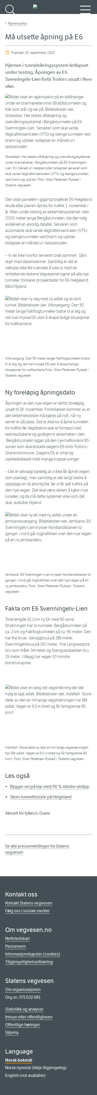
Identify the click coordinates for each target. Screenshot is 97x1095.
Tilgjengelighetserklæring (29, 961)
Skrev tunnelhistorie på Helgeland (41, 796)
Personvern (15, 946)
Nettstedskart (17, 938)
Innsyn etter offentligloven (29, 1016)
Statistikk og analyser (24, 1009)
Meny (85, 18)
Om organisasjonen (23, 989)
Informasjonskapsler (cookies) (32, 954)
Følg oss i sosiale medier (27, 910)
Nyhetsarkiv (17, 23)
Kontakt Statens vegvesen (28, 903)
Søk (10, 18)
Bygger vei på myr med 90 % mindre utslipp (49, 786)
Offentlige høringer (22, 1024)
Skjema (11, 1032)
